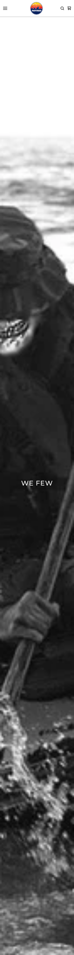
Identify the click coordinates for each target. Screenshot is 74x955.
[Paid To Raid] (36, 8)
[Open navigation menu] (5, 8)
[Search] (62, 8)
